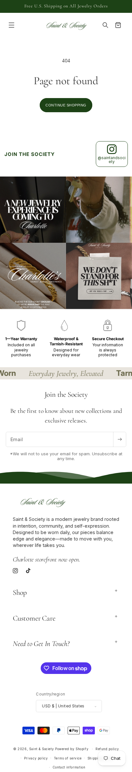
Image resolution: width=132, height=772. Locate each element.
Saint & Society (41, 749)
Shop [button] (20, 592)
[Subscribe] (119, 439)
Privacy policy (36, 758)
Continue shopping (66, 105)
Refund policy (107, 749)
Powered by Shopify (71, 749)
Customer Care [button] (34, 618)
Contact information (69, 767)
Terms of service (68, 758)
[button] (11, 25)
